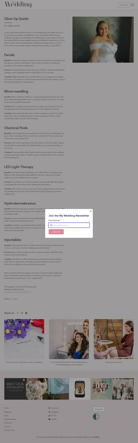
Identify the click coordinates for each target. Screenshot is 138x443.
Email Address (55, 220)
